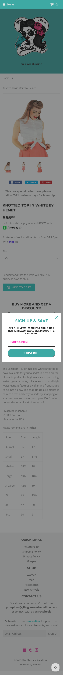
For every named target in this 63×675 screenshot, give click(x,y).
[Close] (56, 317)
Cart (57, 4)
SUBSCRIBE (31, 353)
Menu (10, 4)
